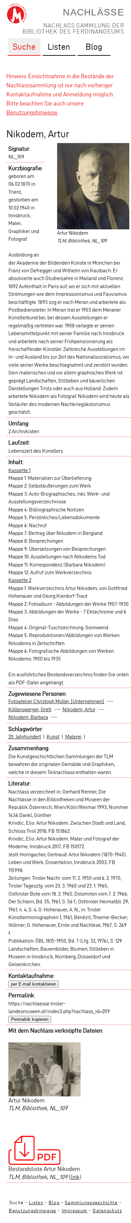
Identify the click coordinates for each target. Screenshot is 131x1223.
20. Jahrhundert (24, 736)
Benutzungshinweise (31, 112)
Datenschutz (107, 1210)
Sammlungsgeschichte (91, 1202)
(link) (75, 1177)
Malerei (73, 736)
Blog (54, 1202)
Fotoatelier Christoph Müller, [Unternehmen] (56, 701)
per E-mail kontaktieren (33, 984)
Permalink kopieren (29, 1019)
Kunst (53, 736)
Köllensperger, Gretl (29, 709)
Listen (36, 1202)
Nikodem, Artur (78, 709)
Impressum (75, 1210)
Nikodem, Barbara (28, 717)
